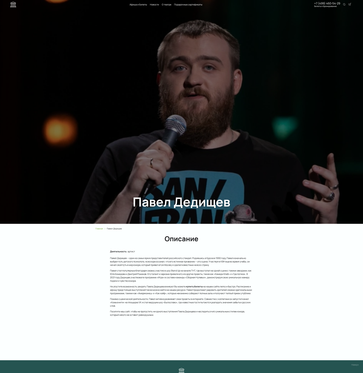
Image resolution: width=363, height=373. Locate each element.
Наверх (355, 364)
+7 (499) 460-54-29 (327, 3)
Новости (154, 4)
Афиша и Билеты (138, 4)
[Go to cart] (350, 4)
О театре (166, 4)
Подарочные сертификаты (188, 4)
